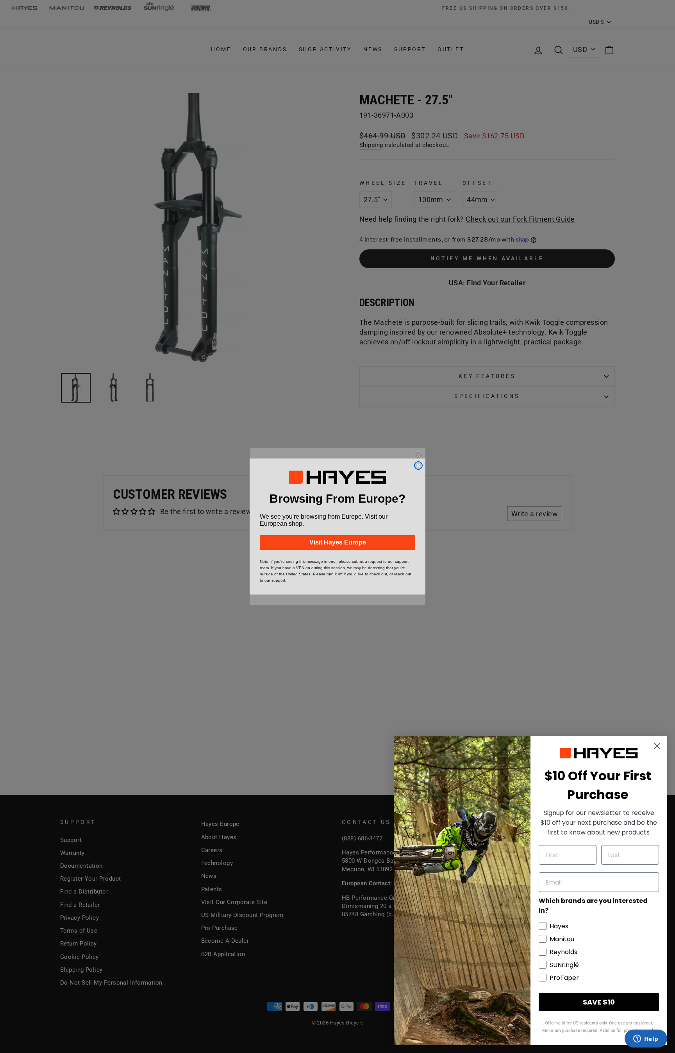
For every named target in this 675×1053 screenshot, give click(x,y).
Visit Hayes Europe (337, 542)
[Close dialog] (418, 465)
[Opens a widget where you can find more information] (645, 1039)
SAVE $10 (599, 1002)
